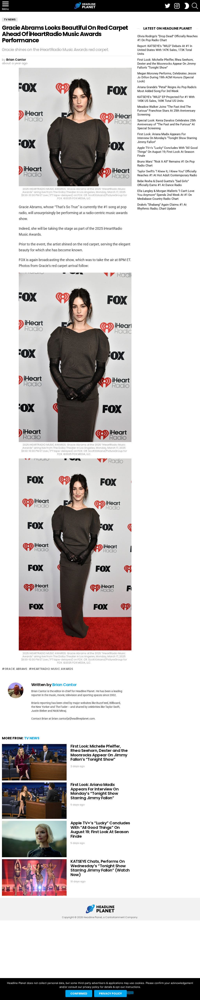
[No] (129, 992)
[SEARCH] (195, 6)
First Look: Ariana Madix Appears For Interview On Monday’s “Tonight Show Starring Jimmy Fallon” (95, 791)
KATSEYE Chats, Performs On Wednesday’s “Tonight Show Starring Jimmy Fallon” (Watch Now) (100, 868)
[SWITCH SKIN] (187, 6)
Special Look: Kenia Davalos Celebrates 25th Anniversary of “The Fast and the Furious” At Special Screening (166, 124)
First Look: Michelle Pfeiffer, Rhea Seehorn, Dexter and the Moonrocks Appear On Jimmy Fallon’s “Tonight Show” (99, 752)
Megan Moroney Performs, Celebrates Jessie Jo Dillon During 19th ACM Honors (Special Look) (166, 77)
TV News (31, 738)
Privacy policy (110, 993)
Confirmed (78, 993)
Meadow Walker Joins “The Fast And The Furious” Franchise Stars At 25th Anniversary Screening (166, 110)
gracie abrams (16, 669)
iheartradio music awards (52, 669)
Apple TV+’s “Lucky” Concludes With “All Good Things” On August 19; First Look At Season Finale (100, 829)
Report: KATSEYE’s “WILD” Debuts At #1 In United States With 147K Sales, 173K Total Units (164, 50)
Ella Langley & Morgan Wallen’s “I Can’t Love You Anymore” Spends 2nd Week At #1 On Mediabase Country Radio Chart (165, 195)
